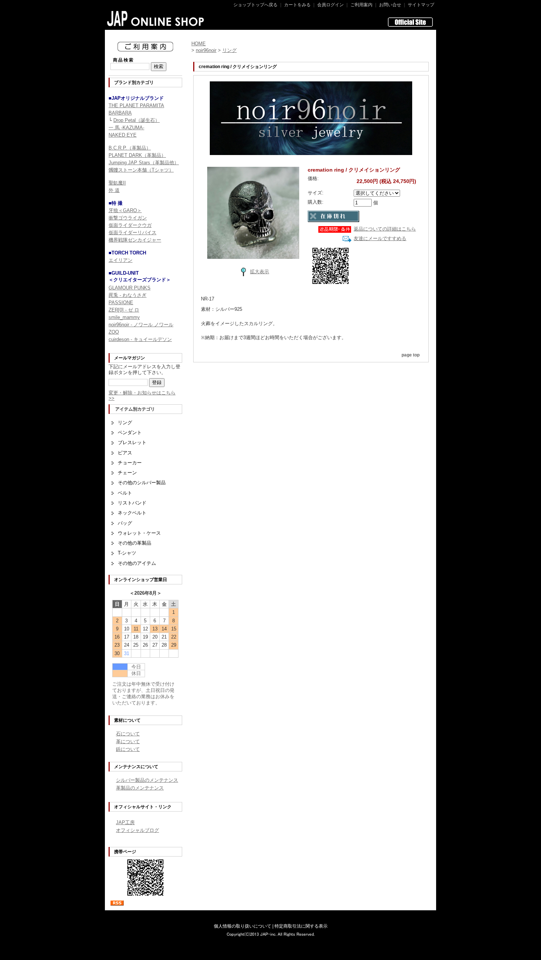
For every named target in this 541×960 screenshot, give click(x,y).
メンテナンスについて (136, 766)
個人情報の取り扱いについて (242, 926)
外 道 (114, 190)
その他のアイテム (137, 563)
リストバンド (132, 503)
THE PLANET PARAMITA (136, 105)
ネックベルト (132, 513)
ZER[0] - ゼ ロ (124, 310)
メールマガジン (129, 358)
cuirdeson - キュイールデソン (140, 339)
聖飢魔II (117, 183)
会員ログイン (330, 4)
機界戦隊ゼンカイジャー (135, 240)
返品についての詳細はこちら (385, 229)
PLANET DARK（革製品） (137, 155)
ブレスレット (132, 442)
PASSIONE (121, 302)
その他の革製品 (134, 543)
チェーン (127, 472)
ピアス (125, 453)
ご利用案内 (361, 4)
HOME (198, 43)
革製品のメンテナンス (140, 788)
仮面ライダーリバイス (132, 232)
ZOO (114, 332)
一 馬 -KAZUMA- (126, 127)
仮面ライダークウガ (130, 225)
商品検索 (123, 60)
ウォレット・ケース (139, 533)
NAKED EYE (123, 135)
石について (128, 733)
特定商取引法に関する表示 (301, 926)
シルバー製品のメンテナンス (147, 780)
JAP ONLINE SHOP (156, 18)
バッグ (125, 523)
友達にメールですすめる (380, 238)
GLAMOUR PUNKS (130, 288)
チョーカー (130, 462)
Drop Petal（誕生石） (136, 120)
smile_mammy (124, 317)
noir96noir (206, 50)
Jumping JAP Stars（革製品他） (144, 162)
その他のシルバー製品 (142, 482)
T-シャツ (127, 553)
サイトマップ (421, 4)
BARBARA (120, 113)
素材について (127, 720)
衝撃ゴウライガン (128, 218)
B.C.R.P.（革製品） (130, 148)
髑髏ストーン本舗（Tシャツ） (141, 170)
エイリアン (120, 260)
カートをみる (297, 4)
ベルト (125, 493)
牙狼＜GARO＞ (125, 210)
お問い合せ (390, 4)
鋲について (128, 749)
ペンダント (130, 432)
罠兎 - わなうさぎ (127, 295)
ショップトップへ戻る (255, 4)
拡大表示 (259, 271)
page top (411, 355)
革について (128, 741)
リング (125, 422)
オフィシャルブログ (137, 830)
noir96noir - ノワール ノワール (141, 324)
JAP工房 (125, 822)
